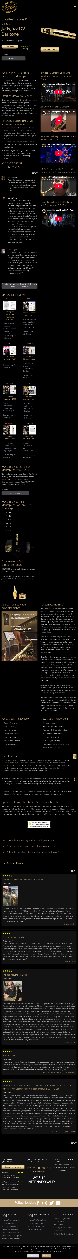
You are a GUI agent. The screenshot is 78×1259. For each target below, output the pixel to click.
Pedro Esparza (13, 250)
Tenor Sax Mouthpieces (10, 1226)
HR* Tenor (5, 1173)
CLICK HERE (6, 569)
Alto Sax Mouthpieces (9, 1223)
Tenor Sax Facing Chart (36, 1226)
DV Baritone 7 (7, 1059)
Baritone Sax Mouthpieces (11, 1229)
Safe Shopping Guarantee (63, 1218)
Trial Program (58, 1225)
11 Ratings (25, 47)
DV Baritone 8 (7, 883)
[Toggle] (4, 840)
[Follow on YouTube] (58, 1203)
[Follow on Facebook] (38, 1203)
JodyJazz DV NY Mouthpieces (12, 1236)
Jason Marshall (13, 177)
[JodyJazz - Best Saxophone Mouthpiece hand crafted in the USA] (10, 7)
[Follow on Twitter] (51, 1203)
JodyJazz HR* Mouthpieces (11, 1239)
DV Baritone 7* (8, 941)
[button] (75, 7)
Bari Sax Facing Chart (35, 1229)
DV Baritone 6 (7, 1093)
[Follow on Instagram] (44, 1203)
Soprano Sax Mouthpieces (11, 1220)
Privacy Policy (58, 1231)
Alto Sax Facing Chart (35, 1223)
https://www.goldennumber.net (35, 771)
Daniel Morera (13, 198)
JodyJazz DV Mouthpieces (10, 1233)
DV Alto (4, 1182)
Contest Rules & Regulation (63, 1234)
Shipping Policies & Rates (63, 1228)
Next (34, 173)
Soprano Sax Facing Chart (37, 1220)
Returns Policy (59, 1222)
